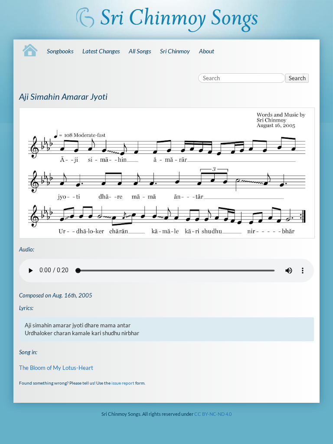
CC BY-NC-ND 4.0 (213, 414)
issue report (122, 382)
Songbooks (60, 51)
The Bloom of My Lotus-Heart (56, 367)
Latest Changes (101, 51)
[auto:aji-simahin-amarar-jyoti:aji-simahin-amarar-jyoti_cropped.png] (166, 173)
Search (297, 78)
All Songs (140, 51)
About (206, 51)
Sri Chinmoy (175, 51)
